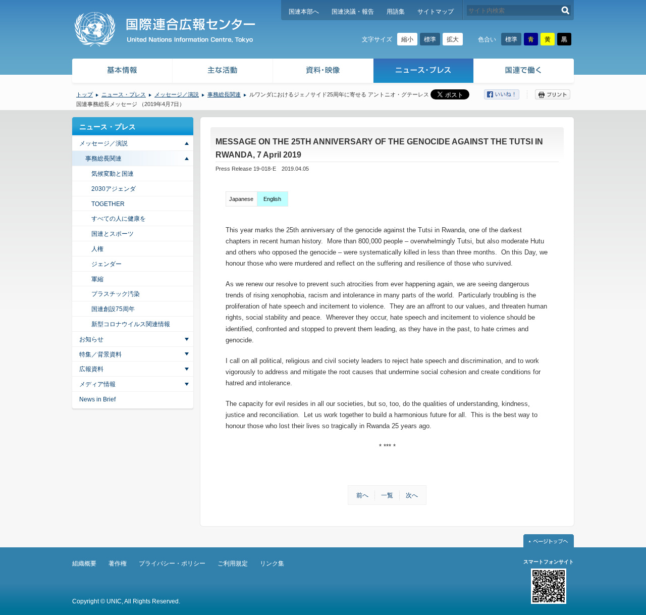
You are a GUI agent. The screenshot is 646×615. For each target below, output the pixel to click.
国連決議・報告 (353, 11)
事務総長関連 (224, 94)
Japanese (241, 199)
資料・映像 (323, 72)
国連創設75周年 (113, 309)
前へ (362, 495)
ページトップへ (548, 540)
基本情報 (122, 72)
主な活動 (223, 72)
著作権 (118, 563)
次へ (412, 495)
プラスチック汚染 (115, 293)
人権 (97, 248)
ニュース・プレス (423, 72)
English (272, 199)
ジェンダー (106, 264)
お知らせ (91, 339)
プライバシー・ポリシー (172, 563)
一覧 (387, 495)
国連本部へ (304, 11)
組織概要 (84, 563)
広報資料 (91, 369)
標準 (430, 39)
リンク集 (272, 563)
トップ (84, 94)
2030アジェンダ (113, 188)
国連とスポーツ (112, 233)
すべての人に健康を (118, 218)
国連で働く (524, 72)
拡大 (453, 39)
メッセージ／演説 (176, 94)
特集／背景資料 (100, 354)
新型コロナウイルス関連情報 (130, 324)
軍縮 (97, 279)
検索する (565, 10)
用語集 (396, 11)
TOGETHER (108, 204)
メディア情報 (97, 384)
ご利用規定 (233, 563)
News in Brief (97, 399)
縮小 (407, 39)
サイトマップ (435, 11)
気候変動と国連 (112, 173)
